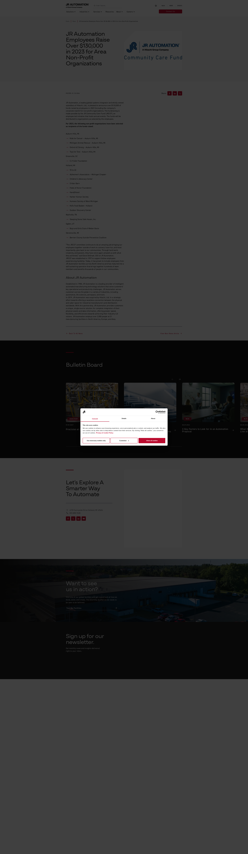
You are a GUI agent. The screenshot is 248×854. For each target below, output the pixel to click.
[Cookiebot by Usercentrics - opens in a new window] (157, 412)
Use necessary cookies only (96, 440)
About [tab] (153, 418)
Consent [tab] (95, 419)
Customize (123, 440)
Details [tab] (124, 418)
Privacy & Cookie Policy (104, 433)
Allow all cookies (152, 440)
